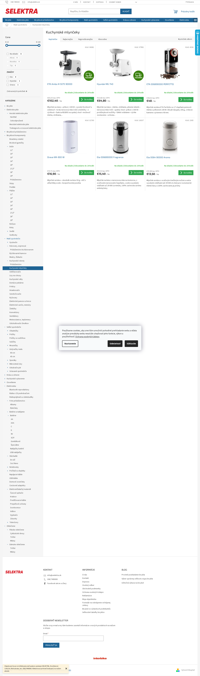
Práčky (12, 334)
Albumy (13, 404)
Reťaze (12, 224)
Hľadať (125, 11)
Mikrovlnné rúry (15, 364)
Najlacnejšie (68, 39)
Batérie (13, 415)
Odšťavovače (15, 271)
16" (11, 153)
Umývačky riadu (15, 349)
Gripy (11, 183)
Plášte (12, 190)
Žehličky (12, 308)
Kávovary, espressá (17, 246)
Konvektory (14, 312)
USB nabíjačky (16, 452)
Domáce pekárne (16, 282)
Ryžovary (13, 297)
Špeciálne (15, 445)
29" (11, 176)
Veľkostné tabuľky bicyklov (93, 612)
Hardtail (13, 117)
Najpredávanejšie (85, 39)
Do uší (12, 459)
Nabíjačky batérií (17, 448)
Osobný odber (115, 2)
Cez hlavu (14, 463)
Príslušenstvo (15, 179)
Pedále (12, 187)
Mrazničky (13, 345)
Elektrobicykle (13, 109)
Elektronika (11, 386)
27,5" (12, 168)
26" (11, 165)
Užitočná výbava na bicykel (133, 583)
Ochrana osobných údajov (93, 592)
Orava (14, 84)
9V (12, 434)
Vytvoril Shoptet (188, 670)
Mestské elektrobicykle (19, 124)
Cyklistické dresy (17, 533)
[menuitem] (8, 20)
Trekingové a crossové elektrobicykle (25, 128)
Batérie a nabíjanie (17, 411)
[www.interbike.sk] (100, 658)
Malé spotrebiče (13, 238)
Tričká (12, 537)
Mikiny (12, 540)
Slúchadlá (13, 456)
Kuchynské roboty (16, 260)
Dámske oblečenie (17, 544)
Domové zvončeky (17, 481)
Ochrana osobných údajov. (87, 336)
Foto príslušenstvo (17, 400)
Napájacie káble (15, 474)
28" (11, 172)
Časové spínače (16, 493)
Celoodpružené (16, 120)
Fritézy (12, 286)
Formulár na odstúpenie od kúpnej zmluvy (96, 604)
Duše (11, 146)
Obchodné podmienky (91, 588)
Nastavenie (70, 343)
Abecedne (102, 39)
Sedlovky (13, 235)
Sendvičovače (15, 294)
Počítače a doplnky (17, 470)
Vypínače (14, 515)
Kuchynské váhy (16, 279)
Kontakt (87, 2)
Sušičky (12, 341)
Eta (13, 77)
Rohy (11, 227)
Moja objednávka (89, 599)
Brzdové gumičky (16, 142)
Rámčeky (14, 408)
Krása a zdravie (13, 375)
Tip (13, 65)
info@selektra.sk (54, 575)
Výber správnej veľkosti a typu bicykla (137, 579)
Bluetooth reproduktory (19, 389)
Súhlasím (131, 343)
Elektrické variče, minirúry (20, 305)
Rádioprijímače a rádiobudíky (21, 397)
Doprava (100, 2)
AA (12, 419)
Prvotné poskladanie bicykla (133, 575)
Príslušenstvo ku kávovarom (21, 249)
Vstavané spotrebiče (18, 371)
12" (11, 150)
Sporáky (12, 360)
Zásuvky (13, 518)
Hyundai (15, 81)
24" (11, 161)
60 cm (12, 352)
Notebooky (14, 467)
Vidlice (13, 511)
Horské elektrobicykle (18, 113)
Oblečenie (11, 526)
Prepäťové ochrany (18, 504)
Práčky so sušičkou (17, 338)
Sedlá (11, 231)
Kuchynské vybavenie (16, 378)
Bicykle (10, 106)
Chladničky (13, 330)
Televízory (13, 522)
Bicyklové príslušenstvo (16, 131)
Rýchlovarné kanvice (17, 253)
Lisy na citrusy (15, 275)
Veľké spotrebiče (14, 327)
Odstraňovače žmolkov (19, 323)
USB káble (13, 478)
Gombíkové (15, 441)
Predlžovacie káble (18, 500)
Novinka (15, 61)
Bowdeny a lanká (16, 139)
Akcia (13, 57)
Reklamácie (87, 595)
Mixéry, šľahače (15, 257)
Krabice (13, 496)
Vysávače (13, 242)
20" (11, 157)
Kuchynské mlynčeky (18, 268)
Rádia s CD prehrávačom (19, 393)
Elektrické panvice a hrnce (20, 301)
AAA (12, 423)
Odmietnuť (115, 343)
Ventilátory (13, 316)
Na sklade (15, 54)
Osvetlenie (11, 382)
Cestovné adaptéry (17, 485)
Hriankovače (14, 290)
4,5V (12, 437)
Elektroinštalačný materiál (20, 489)
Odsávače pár (15, 367)
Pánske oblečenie (16, 529)
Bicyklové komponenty (16, 135)
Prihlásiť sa (51, 645)
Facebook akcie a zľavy (57, 583)
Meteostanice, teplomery (20, 319)
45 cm (12, 356)
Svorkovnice (15, 507)
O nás (75, 2)
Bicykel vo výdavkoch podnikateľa (96, 609)
